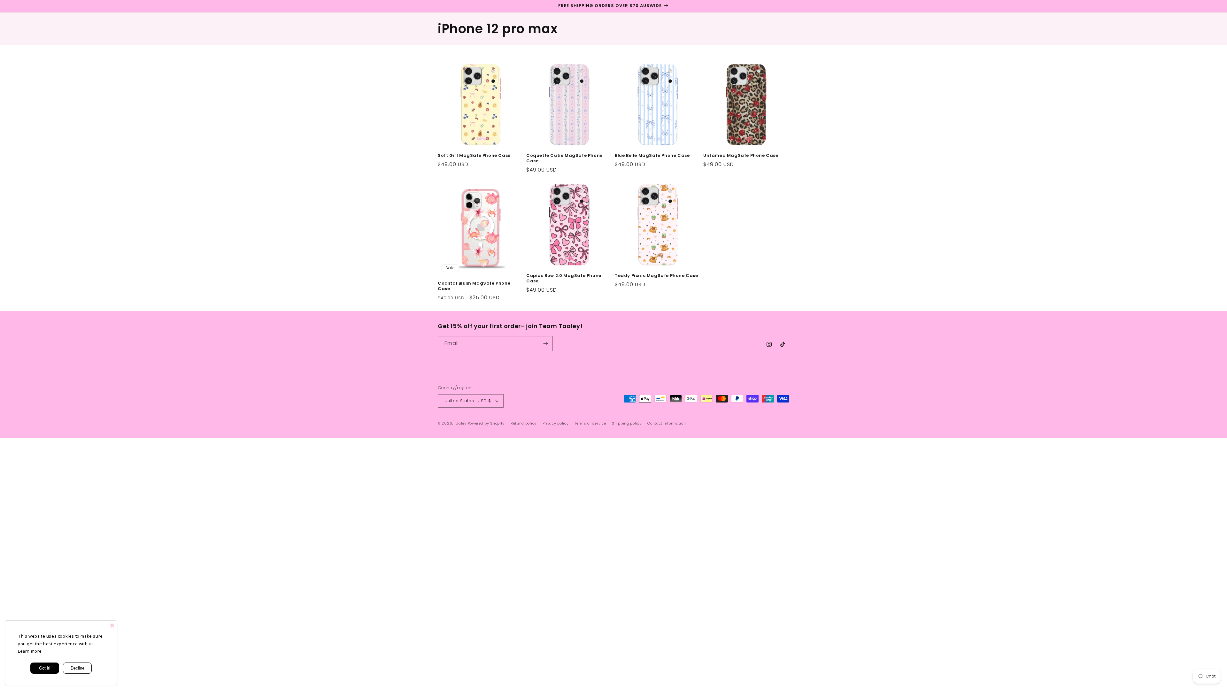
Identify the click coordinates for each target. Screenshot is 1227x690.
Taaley (460, 423)
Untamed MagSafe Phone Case (740, 155)
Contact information (666, 423)
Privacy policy (556, 423)
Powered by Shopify (486, 423)
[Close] (112, 625)
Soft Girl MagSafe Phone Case (474, 155)
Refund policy (523, 423)
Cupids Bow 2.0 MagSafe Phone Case (563, 278)
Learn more (30, 651)
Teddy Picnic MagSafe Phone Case (656, 276)
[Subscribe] (545, 343)
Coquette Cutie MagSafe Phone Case (564, 158)
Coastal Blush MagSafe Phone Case (474, 286)
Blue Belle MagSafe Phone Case (652, 155)
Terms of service (590, 423)
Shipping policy (627, 423)
